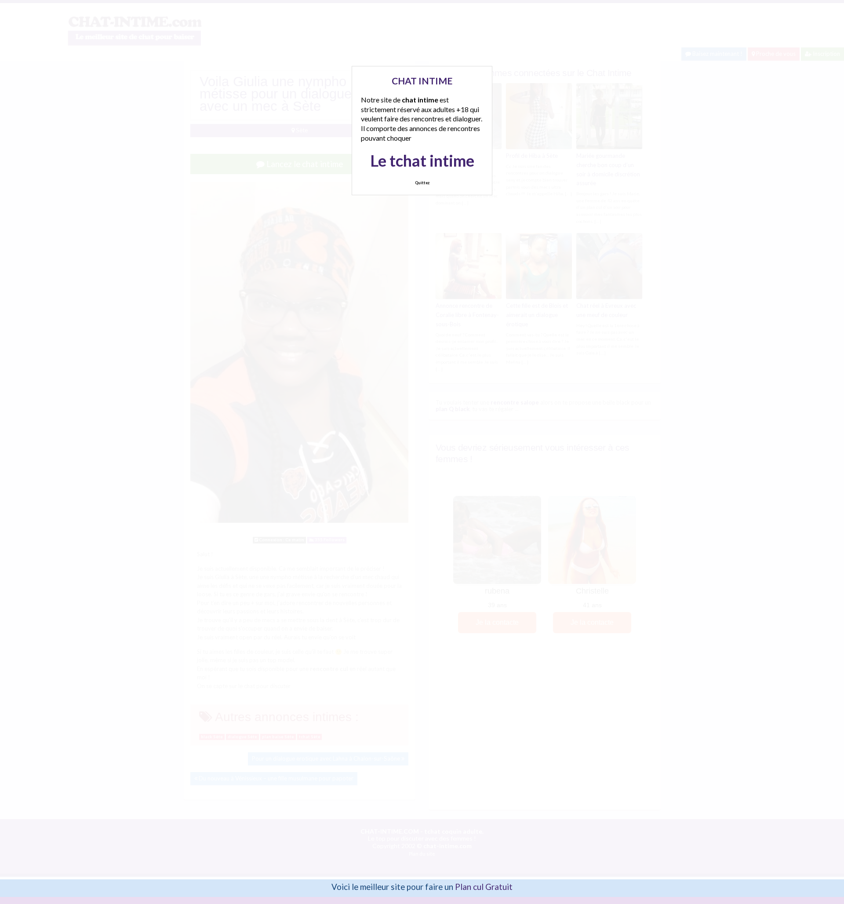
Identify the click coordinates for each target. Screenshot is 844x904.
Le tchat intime (422, 160)
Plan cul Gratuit (484, 887)
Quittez (422, 182)
